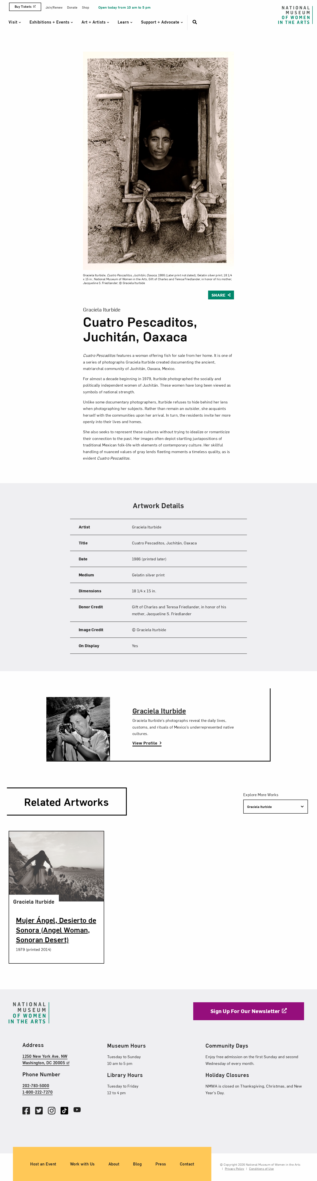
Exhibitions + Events (50, 22)
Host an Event (43, 1164)
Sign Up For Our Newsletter (245, 1010)
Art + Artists (94, 22)
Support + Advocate (161, 22)
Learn (124, 22)
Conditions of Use (261, 1169)
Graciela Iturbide (159, 710)
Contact (187, 1164)
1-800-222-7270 (37, 1092)
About (113, 1164)
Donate (72, 7)
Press (160, 1164)
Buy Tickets (23, 7)
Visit (14, 22)
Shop (85, 7)
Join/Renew (54, 7)
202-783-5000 (35, 1085)
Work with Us (82, 1164)
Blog (137, 1164)
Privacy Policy (234, 1169)
